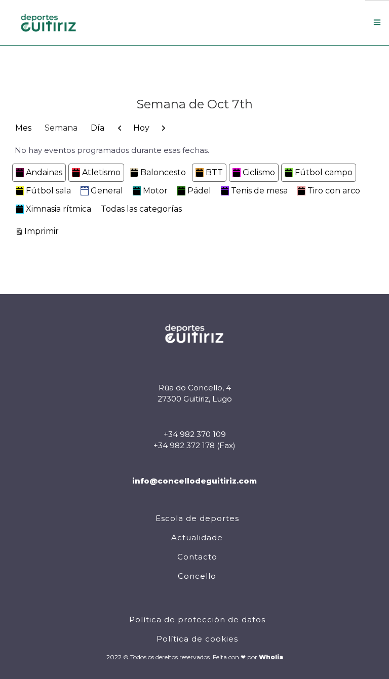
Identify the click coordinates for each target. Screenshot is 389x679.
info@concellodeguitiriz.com (194, 481)
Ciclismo (259, 172)
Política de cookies (197, 639)
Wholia (271, 657)
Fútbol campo (324, 172)
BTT (214, 172)
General (107, 190)
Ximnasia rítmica (58, 209)
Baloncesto (163, 172)
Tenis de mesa (259, 190)
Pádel (199, 190)
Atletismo (101, 172)
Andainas (44, 172)
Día (97, 128)
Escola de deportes (197, 518)
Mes (23, 128)
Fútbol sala (48, 190)
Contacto (197, 557)
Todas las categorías (141, 209)
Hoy (141, 128)
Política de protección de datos (197, 619)
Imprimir (43, 231)
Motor (155, 190)
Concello (197, 576)
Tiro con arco (333, 190)
